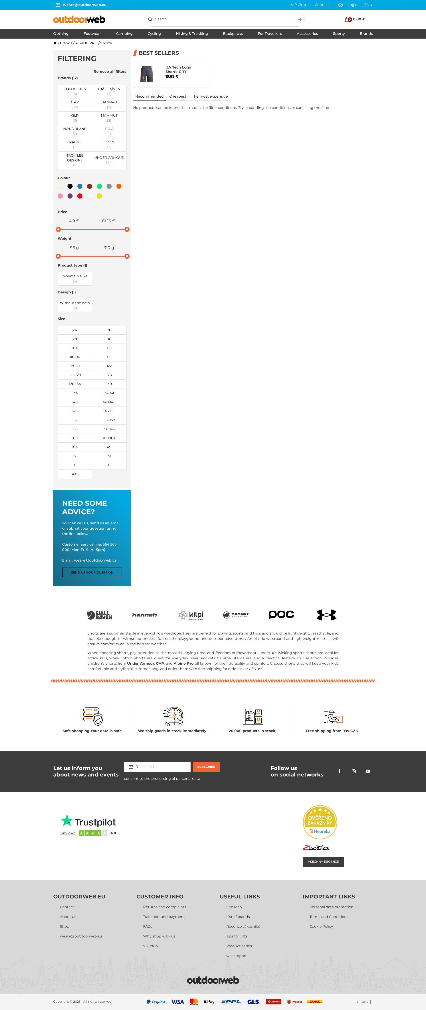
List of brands (238, 917)
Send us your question (92, 572)
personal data (188, 778)
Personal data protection (331, 907)
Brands (366, 33)
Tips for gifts (237, 936)
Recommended (149, 96)
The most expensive (210, 96)
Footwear (92, 33)
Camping (124, 33)
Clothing (61, 33)
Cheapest (177, 96)
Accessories (307, 33)
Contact (322, 5)
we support (236, 956)
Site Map (234, 907)
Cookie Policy (321, 926)
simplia (362, 1002)
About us (68, 917)
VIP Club (298, 5)
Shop (64, 926)
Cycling (154, 33)
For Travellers (270, 33)
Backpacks (233, 33)
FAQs (147, 926)
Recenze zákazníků (243, 926)
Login (353, 5)
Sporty (339, 33)
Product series (239, 946)
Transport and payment (164, 917)
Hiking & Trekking (192, 33)
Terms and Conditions (329, 917)
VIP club (150, 946)
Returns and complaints (164, 907)
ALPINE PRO (86, 43)
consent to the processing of (162, 778)
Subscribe (206, 766)
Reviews (67, 833)
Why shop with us (159, 936)
